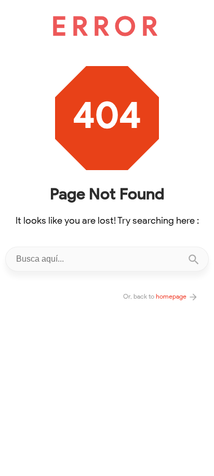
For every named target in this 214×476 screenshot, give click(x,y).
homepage (172, 296)
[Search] (194, 259)
